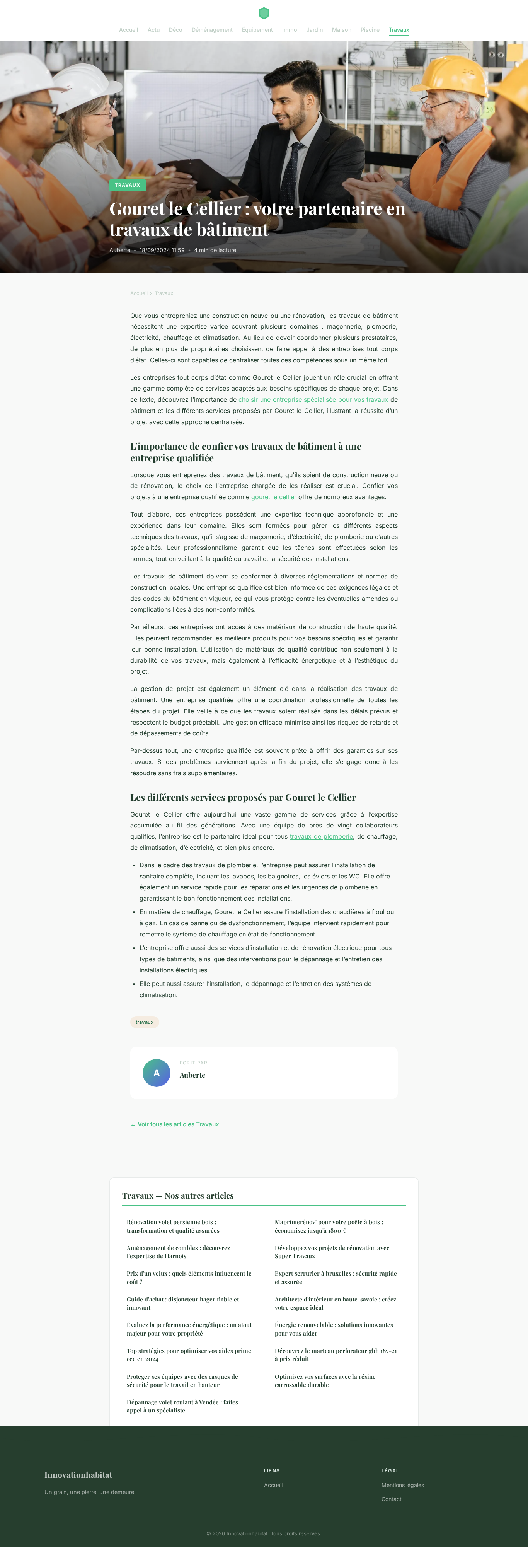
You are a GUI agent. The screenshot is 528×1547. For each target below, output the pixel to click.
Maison (341, 29)
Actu (154, 29)
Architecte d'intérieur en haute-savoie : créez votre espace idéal (335, 1303)
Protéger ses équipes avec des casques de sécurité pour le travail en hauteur (182, 1380)
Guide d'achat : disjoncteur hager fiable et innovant (183, 1303)
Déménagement (212, 29)
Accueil (128, 29)
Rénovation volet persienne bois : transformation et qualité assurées (173, 1226)
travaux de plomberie (321, 836)
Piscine (370, 29)
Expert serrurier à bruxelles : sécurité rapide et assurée (336, 1277)
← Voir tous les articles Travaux (174, 1124)
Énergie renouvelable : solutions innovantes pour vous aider (334, 1329)
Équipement (257, 29)
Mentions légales (403, 1485)
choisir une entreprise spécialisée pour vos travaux (313, 399)
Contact (392, 1499)
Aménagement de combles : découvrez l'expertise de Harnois (178, 1252)
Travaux (399, 29)
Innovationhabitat (78, 1474)
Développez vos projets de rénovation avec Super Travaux (332, 1252)
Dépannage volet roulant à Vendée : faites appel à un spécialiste (182, 1406)
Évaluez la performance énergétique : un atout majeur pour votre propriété (189, 1329)
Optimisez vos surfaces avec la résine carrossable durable (325, 1380)
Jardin (315, 29)
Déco (175, 29)
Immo (289, 29)
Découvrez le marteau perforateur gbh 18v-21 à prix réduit (336, 1355)
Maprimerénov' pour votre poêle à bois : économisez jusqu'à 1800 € (329, 1226)
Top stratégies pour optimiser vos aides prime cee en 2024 (189, 1355)
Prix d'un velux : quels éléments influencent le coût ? (189, 1277)
